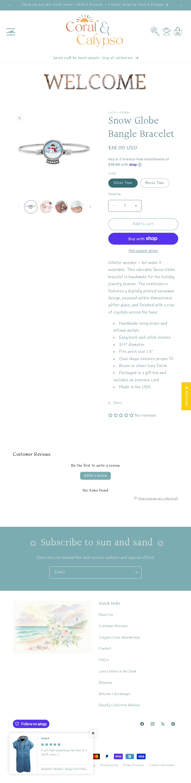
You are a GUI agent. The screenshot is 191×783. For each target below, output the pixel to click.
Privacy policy (109, 765)
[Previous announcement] (9, 5)
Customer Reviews (113, 626)
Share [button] (117, 403)
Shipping (105, 682)
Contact (105, 648)
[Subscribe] (135, 573)
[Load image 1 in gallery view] (30, 206)
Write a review (95, 475)
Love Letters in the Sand (117, 671)
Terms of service (133, 765)
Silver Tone (123, 183)
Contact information (162, 765)
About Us (106, 615)
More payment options (143, 251)
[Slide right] (90, 207)
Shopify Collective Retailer (120, 705)
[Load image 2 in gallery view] (46, 206)
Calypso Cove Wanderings (119, 637)
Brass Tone (154, 183)
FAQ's (104, 660)
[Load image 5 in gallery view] (77, 206)
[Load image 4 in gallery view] (61, 206)
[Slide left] (18, 207)
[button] (10, 31)
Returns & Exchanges (115, 694)
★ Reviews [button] (186, 396)
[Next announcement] (181, 5)
